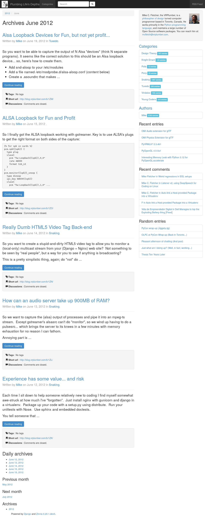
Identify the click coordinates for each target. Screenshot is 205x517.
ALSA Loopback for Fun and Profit (38, 117)
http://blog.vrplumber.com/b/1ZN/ (36, 281)
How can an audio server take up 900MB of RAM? (56, 300)
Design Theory (154, 53)
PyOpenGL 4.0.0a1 (151, 150)
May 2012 (7, 484)
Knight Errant (153, 59)
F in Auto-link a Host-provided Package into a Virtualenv (170, 202)
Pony (149, 73)
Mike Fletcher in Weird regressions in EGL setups (167, 176)
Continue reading (13, 85)
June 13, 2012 (16, 462)
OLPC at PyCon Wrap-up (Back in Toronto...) (164, 234)
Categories (47, 4)
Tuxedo (53, 41)
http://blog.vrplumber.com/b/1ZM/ (36, 99)
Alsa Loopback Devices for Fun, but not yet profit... (56, 34)
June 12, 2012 (16, 459)
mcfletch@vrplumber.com (155, 34)
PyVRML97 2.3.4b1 (151, 144)
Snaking (54, 233)
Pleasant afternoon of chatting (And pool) (162, 241)
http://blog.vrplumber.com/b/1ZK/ (36, 438)
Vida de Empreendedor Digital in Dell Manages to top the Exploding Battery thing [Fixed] (170, 211)
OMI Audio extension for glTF (156, 131)
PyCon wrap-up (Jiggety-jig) (156, 228)
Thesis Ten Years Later (153, 254)
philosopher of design (153, 18)
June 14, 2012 (16, 465)
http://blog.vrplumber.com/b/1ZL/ (36, 359)
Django (27, 513)
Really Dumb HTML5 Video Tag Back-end (47, 226)
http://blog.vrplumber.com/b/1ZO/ (36, 208)
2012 (7, 13)
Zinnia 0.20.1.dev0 (45, 513)
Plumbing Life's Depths (25, 4)
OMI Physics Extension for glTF (157, 137)
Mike (19, 41)
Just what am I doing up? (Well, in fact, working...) (167, 247)
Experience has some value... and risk (43, 378)
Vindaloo (151, 92)
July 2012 (7, 496)
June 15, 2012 (16, 469)
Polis (149, 66)
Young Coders (154, 99)
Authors (145, 108)
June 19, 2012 (16, 472)
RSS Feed (197, 4)
